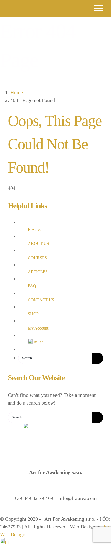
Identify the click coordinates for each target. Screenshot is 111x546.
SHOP (33, 314)
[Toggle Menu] (98, 8)
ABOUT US (38, 243)
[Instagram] (52, 511)
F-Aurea (35, 229)
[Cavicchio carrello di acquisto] (62, 8)
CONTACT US (41, 300)
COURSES (37, 258)
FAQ (32, 285)
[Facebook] (44, 511)
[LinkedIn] (67, 511)
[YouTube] (59, 511)
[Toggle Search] (79, 8)
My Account (38, 328)
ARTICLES (38, 272)
